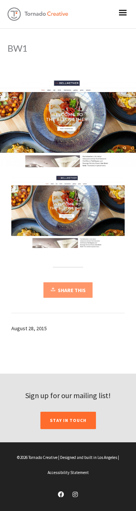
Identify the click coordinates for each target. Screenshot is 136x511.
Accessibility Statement (68, 472)
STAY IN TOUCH (68, 420)
